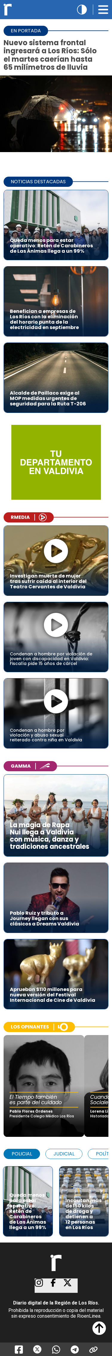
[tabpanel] (56, 1198)
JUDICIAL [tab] (63, 1153)
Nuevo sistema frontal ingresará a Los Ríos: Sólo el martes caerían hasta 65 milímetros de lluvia (50, 55)
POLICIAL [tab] (22, 1153)
